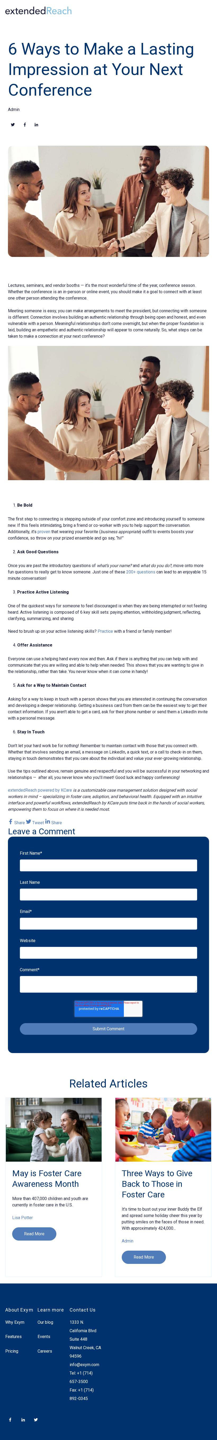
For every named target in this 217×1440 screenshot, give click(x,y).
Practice (105, 631)
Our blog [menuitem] (45, 1322)
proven (44, 531)
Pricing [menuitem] (11, 1351)
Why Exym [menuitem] (14, 1322)
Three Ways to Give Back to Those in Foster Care (157, 1184)
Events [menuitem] (44, 1336)
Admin (14, 109)
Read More (34, 1233)
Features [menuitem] (13, 1336)
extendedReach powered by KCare (40, 790)
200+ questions (140, 571)
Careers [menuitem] (45, 1351)
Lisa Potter (22, 1217)
